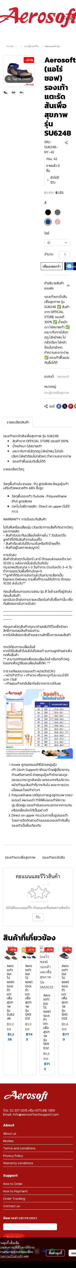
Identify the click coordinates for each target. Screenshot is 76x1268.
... (19, 46)
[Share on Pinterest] (70, 406)
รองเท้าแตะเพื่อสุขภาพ (20, 857)
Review (8, 1141)
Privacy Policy (13, 1156)
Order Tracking (14, 1199)
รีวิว (38, 917)
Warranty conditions (18, 1163)
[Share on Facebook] (58, 406)
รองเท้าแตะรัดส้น (53, 857)
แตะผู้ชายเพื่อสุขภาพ (35, 46)
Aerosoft (63, 376)
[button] (65, 18)
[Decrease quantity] (59, 254)
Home (10, 46)
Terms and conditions (19, 1148)
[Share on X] (64, 406)
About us (9, 1133)
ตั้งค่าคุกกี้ (55, 1253)
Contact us (11, 1206)
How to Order (13, 1184)
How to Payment (15, 1191)
